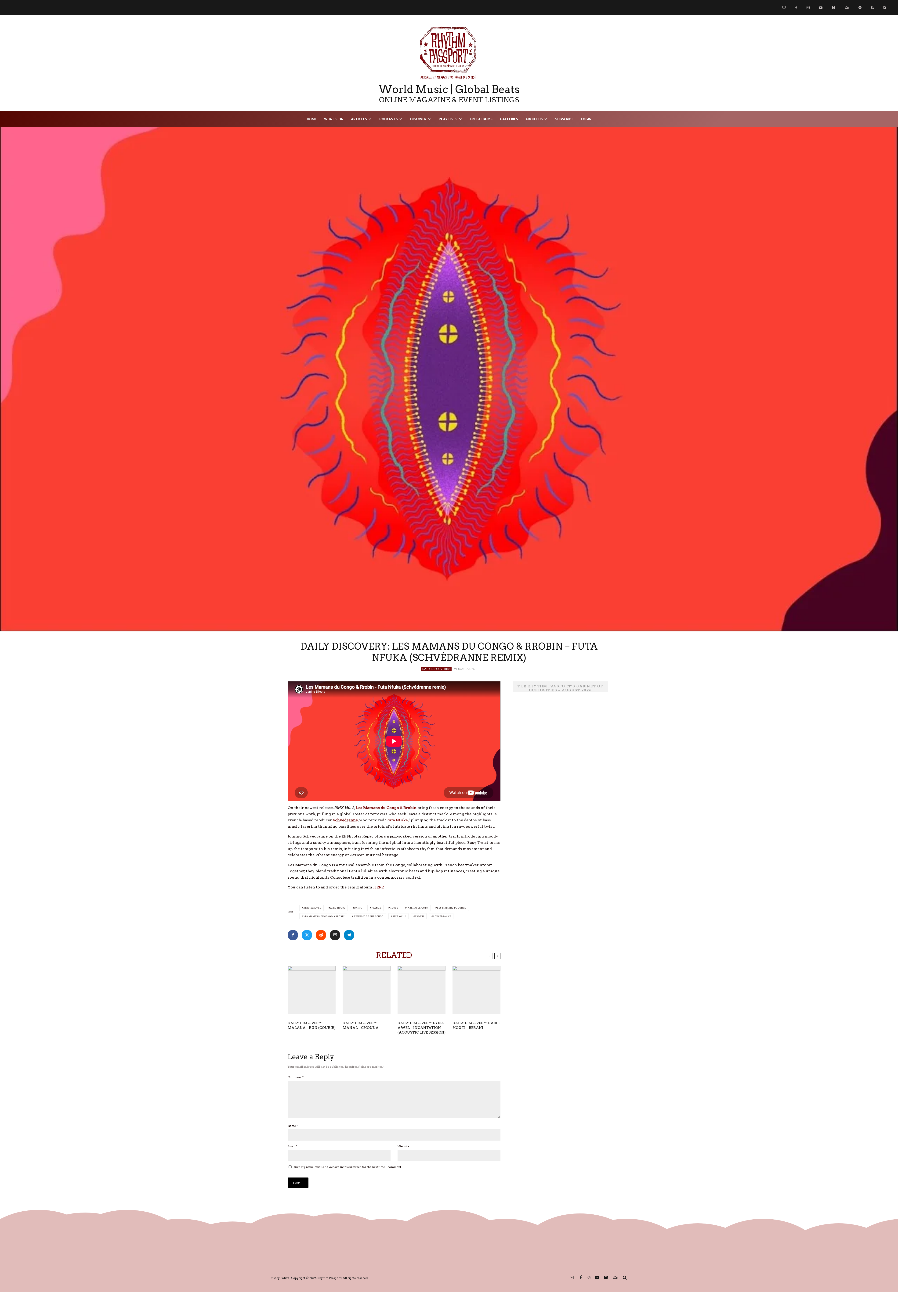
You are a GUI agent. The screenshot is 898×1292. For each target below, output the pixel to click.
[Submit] (321, 935)
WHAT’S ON (334, 119)
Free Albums (481, 119)
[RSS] (872, 7)
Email (292, 1146)
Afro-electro (312, 908)
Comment (296, 1077)
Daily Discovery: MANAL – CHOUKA (361, 1025)
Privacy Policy (279, 1278)
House (394, 908)
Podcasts (388, 119)
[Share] (293, 935)
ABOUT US (534, 119)
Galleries (509, 119)
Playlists (448, 119)
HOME (312, 119)
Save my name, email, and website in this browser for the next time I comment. (348, 1167)
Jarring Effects (417, 908)
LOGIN (586, 119)
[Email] (335, 935)
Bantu (358, 908)
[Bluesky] (833, 7)
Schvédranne (442, 916)
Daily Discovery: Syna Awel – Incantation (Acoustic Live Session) (421, 1027)
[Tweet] (307, 935)
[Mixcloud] (847, 7)
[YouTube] (820, 7)
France (376, 908)
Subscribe (564, 119)
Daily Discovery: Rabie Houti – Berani (476, 1025)
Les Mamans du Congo (451, 908)
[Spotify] (860, 7)
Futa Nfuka (397, 820)
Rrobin (419, 916)
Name (293, 1125)
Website (403, 1146)
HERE (378, 887)
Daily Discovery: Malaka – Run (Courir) (312, 1025)
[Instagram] (808, 7)
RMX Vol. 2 (399, 916)
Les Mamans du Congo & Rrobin (324, 916)
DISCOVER (418, 119)
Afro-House (337, 908)
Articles (359, 119)
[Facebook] (796, 7)
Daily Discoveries (436, 669)
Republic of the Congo (369, 916)
